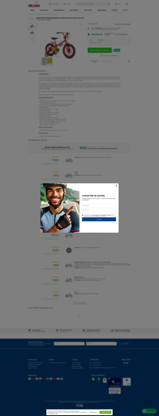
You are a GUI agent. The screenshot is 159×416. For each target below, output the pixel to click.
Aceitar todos (105, 412)
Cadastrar (99, 219)
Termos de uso (96, 215)
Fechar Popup (116, 186)
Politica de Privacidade (105, 215)
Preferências (93, 412)
